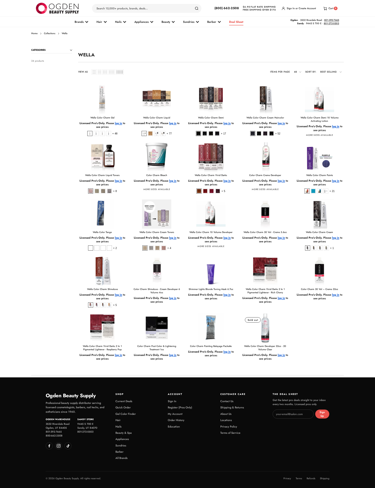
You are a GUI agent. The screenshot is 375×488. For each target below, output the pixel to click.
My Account (175, 414)
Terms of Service (230, 433)
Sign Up (322, 414)
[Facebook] (49, 445)
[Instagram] (58, 445)
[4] (111, 72)
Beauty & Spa (123, 433)
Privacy (287, 478)
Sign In (172, 401)
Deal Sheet (236, 22)
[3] (104, 72)
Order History (176, 420)
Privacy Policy (228, 426)
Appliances (141, 22)
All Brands (121, 458)
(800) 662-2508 (226, 8)
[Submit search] (196, 8)
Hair (99, 22)
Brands (79, 22)
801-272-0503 (331, 23)
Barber (211, 22)
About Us (225, 414)
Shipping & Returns (232, 407)
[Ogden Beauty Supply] (57, 8)
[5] (120, 72)
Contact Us (226, 401)
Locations (226, 420)
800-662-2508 (54, 435)
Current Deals (123, 401)
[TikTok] (67, 445)
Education (174, 426)
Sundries (188, 22)
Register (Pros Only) (180, 407)
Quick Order (123, 407)
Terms (299, 478)
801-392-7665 (331, 20)
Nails (118, 22)
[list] (94, 72)
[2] (99, 72)
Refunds (311, 478)
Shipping (324, 478)
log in (118, 123)
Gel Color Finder (125, 414)
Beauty (166, 22)
